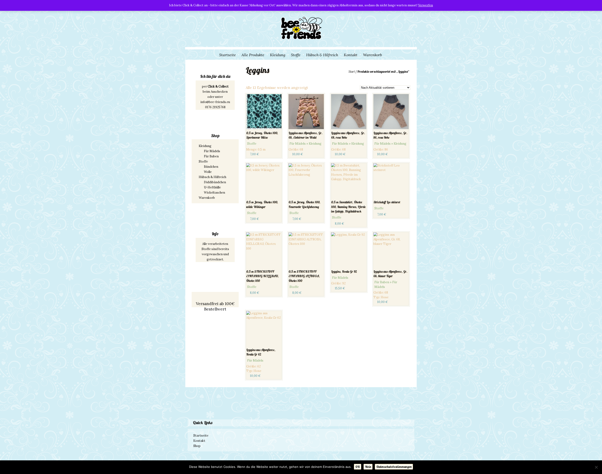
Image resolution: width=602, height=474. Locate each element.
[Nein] (596, 467)
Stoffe (296, 54)
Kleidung (277, 54)
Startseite (227, 54)
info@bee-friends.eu (215, 102)
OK (357, 467)
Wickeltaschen (214, 193)
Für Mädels (212, 151)
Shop (197, 446)
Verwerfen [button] (425, 5)
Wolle (208, 172)
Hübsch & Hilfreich (322, 54)
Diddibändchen (215, 182)
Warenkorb (372, 54)
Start (351, 71)
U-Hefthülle (212, 187)
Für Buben (211, 156)
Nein (368, 467)
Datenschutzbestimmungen (394, 467)
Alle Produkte (253, 54)
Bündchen (211, 167)
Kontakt (350, 54)
